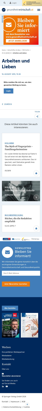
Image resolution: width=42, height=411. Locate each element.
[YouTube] (6, 386)
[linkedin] (3, 386)
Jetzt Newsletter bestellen (15, 284)
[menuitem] (5, 3)
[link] (17, 10)
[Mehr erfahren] (6, 239)
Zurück (8, 104)
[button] (38, 10)
